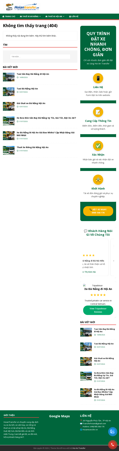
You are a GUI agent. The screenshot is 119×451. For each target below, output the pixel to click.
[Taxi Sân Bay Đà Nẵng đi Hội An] (9, 77)
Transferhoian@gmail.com (94, 423)
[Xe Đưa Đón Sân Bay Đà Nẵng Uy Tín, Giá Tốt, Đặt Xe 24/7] (9, 121)
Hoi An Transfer (79, 448)
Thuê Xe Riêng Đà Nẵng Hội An (32, 147)
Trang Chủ (9, 16)
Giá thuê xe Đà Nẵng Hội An (31, 103)
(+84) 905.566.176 (97, 426)
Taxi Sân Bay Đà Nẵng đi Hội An (33, 74)
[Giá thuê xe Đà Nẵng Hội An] (9, 106)
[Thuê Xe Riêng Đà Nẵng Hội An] (9, 150)
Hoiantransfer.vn (90, 429)
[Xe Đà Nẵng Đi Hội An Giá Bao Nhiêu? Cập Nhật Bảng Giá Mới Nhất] (9, 135)
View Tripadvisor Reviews (98, 310)
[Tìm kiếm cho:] (40, 56)
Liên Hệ (74, 16)
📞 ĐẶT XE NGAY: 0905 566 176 (98, 211)
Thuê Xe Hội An (54, 16)
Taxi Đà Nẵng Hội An (27, 88)
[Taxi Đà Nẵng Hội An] (9, 91)
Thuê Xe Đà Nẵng (30, 16)
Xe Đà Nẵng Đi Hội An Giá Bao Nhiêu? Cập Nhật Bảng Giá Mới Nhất (45, 133)
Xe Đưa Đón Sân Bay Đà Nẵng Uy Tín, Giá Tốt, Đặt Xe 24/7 (46, 117)
